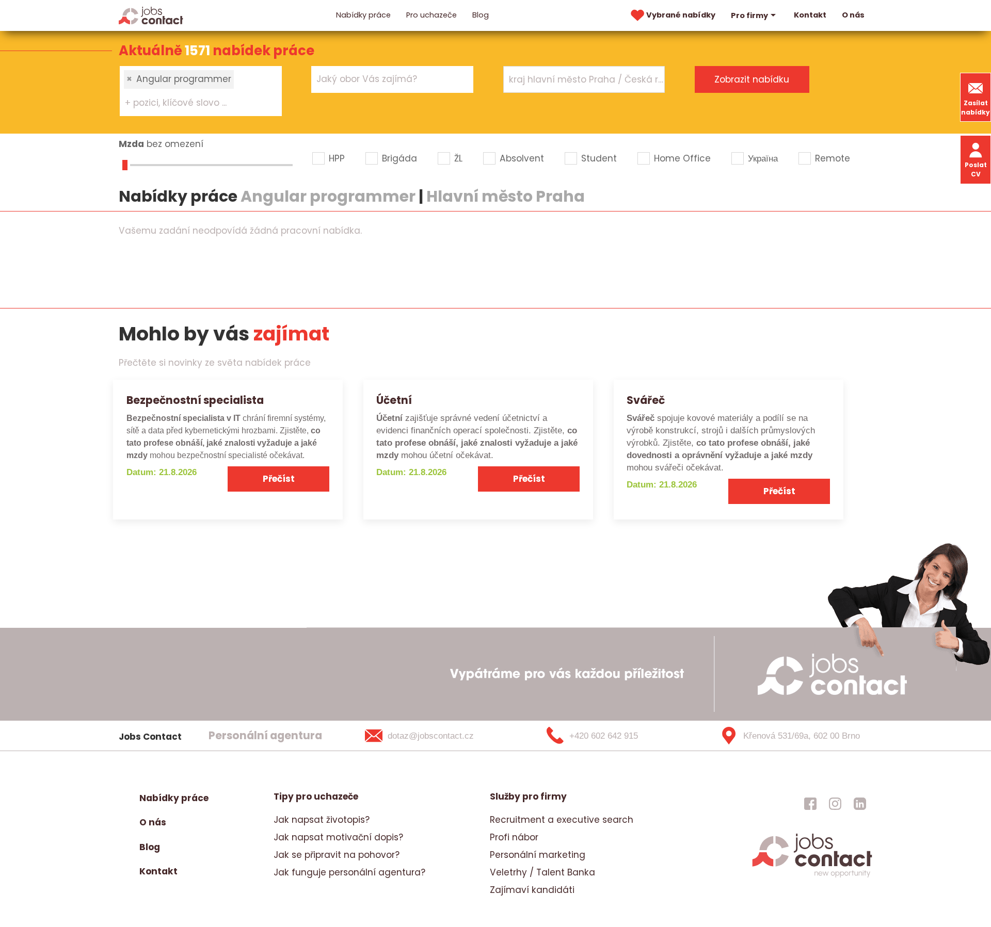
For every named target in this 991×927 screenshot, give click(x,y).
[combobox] (201, 91)
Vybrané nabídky (680, 15)
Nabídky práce (363, 15)
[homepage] (812, 876)
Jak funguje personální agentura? (349, 872)
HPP (337, 158)
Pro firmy (749, 15)
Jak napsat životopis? (322, 820)
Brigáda (399, 158)
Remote (832, 158)
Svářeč (646, 400)
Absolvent (522, 158)
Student (599, 158)
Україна (763, 158)
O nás (853, 15)
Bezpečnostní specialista (195, 400)
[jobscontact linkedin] (860, 803)
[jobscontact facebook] (810, 803)
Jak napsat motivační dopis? (338, 837)
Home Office (682, 158)
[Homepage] (151, 15)
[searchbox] (194, 103)
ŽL (458, 158)
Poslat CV (976, 169)
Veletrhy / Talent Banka (542, 872)
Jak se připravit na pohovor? (336, 855)
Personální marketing (537, 855)
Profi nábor (514, 837)
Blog (480, 15)
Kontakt (810, 15)
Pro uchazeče (431, 15)
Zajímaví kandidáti (532, 890)
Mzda (131, 144)
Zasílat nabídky (975, 108)
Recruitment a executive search (561, 820)
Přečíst (279, 479)
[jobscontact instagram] (835, 803)
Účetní (394, 400)
